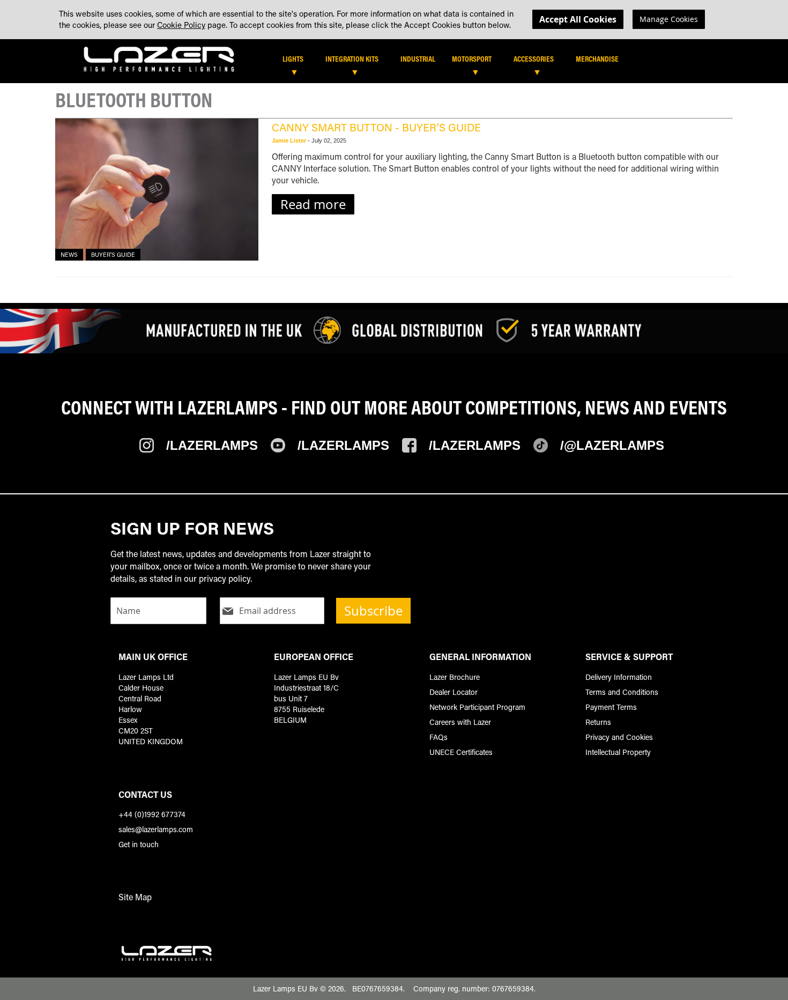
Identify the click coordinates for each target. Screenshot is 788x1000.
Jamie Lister (290, 140)
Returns (598, 722)
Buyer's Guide (113, 254)
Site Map (135, 896)
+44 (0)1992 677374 (151, 814)
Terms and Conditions (621, 692)
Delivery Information (618, 677)
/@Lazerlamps (612, 445)
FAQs (438, 737)
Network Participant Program (477, 707)
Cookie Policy (181, 24)
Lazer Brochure (454, 677)
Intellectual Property (618, 752)
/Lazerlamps (212, 445)
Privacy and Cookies (619, 737)
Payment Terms (611, 707)
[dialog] (394, 19)
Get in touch (138, 844)
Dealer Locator (453, 692)
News (69, 254)
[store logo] (159, 58)
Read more (313, 204)
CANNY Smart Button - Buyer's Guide (376, 127)
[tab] (425, 62)
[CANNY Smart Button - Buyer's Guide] (156, 189)
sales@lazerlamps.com (155, 829)
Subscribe (373, 610)
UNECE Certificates (461, 752)
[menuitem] (298, 59)
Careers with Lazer (460, 722)
